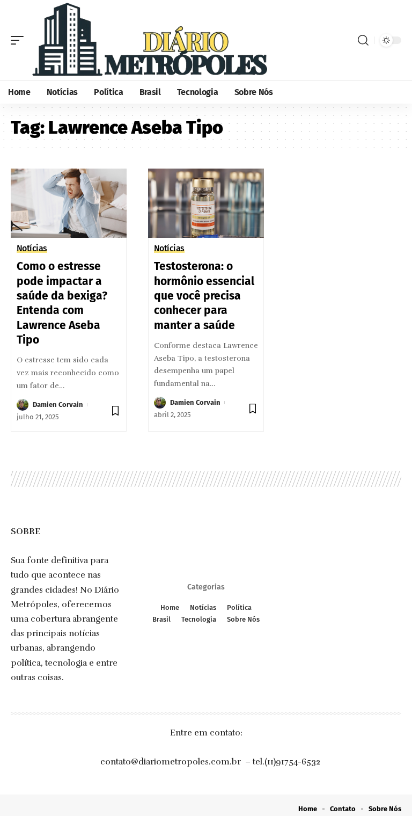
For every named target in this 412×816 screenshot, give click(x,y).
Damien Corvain (58, 404)
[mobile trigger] (20, 40)
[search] (363, 40)
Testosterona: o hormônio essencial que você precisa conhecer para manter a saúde (204, 295)
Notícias (32, 248)
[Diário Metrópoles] (149, 40)
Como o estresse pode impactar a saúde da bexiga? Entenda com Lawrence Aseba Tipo (62, 302)
